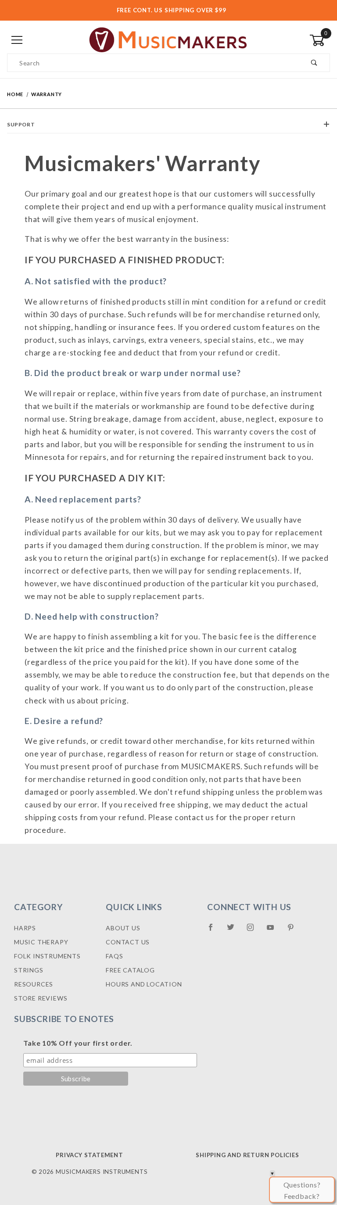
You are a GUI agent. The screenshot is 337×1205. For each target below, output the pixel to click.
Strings (28, 970)
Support (21, 124)
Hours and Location (144, 984)
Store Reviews (40, 998)
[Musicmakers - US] (168, 39)
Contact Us (128, 942)
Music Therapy (41, 942)
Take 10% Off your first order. (78, 1043)
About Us (123, 928)
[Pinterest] (294, 931)
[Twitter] (234, 931)
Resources (33, 984)
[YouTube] (274, 931)
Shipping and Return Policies (247, 1154)
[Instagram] (254, 931)
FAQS (114, 956)
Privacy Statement (89, 1154)
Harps (25, 928)
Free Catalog (130, 970)
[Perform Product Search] (314, 63)
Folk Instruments (47, 956)
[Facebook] (214, 931)
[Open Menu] (17, 40)
